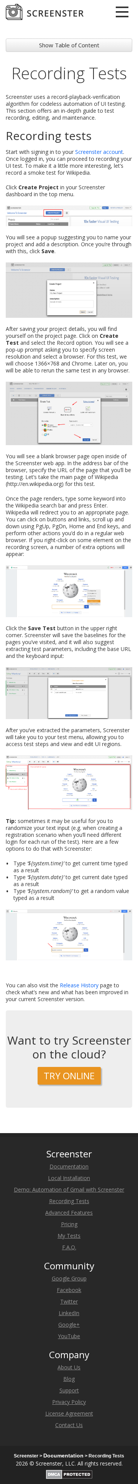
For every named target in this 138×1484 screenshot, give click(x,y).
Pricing (69, 1224)
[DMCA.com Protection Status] (69, 1473)
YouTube (69, 1336)
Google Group (69, 1278)
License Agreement (69, 1413)
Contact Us (69, 1425)
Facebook (69, 1290)
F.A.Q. (69, 1247)
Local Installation (69, 1178)
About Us (69, 1367)
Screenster (49, 1463)
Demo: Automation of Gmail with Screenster (69, 1189)
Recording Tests (69, 1201)
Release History (79, 985)
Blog (69, 1378)
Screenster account (99, 151)
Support (69, 1390)
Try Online (69, 1075)
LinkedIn (69, 1313)
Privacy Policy (69, 1402)
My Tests (69, 1235)
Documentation (69, 1166)
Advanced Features (69, 1212)
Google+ (69, 1324)
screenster (45, 12)
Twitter (69, 1301)
